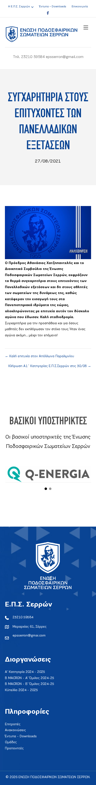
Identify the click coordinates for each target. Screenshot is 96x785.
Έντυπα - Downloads (21, 736)
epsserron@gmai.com (29, 635)
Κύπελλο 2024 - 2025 (21, 690)
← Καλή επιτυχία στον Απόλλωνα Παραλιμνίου (39, 356)
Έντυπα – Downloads (52, 6)
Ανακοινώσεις (15, 730)
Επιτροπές (12, 724)
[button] (46, 489)
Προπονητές (14, 748)
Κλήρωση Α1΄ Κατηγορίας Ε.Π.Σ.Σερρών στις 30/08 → (49, 366)
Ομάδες (11, 742)
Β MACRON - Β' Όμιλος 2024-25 (29, 684)
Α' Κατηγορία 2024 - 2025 (25, 672)
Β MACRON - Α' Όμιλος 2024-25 (29, 678)
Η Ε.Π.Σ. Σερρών (19, 6)
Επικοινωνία (80, 6)
